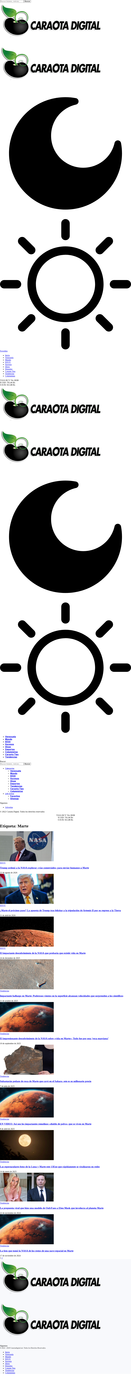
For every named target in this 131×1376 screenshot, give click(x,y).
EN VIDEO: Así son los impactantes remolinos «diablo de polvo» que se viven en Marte (45, 1124)
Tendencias (4, 991)
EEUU (3, 863)
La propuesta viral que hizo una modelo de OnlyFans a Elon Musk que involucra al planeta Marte (51, 1208)
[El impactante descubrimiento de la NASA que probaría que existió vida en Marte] (27, 946)
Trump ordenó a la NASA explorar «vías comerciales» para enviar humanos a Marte (44, 867)
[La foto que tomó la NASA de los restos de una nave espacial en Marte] (27, 1243)
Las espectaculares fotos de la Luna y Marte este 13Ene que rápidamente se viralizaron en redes (50, 1166)
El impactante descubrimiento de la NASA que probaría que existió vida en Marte (43, 953)
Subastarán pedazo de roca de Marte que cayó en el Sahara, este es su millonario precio (45, 1081)
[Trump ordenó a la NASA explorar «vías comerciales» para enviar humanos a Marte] (27, 860)
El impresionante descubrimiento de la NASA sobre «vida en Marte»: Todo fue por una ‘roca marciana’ (54, 1038)
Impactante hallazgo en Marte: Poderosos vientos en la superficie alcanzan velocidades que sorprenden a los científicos (61, 996)
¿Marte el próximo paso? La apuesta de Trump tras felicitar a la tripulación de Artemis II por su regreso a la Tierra (60, 910)
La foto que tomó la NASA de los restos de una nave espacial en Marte (36, 1250)
